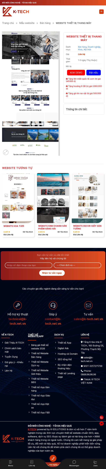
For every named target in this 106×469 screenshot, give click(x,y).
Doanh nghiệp (94, 47)
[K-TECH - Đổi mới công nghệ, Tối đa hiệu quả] (16, 11)
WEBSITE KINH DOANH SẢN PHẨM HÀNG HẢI (52, 227)
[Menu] (101, 11)
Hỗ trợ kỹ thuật (17, 314)
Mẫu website (27, 23)
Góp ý (53, 319)
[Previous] (2, 206)
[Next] (104, 206)
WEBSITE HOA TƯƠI (13, 226)
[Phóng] (5, 152)
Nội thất (87, 49)
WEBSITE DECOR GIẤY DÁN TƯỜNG (87, 227)
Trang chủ (8, 23)
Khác (80, 49)
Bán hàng (45, 23)
